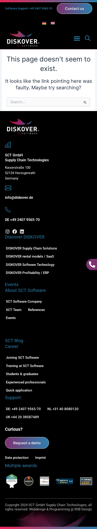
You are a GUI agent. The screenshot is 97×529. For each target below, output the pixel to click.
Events (11, 284)
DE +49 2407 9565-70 (22, 220)
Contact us (74, 8)
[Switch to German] (44, 23)
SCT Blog (14, 340)
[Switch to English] (52, 23)
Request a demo (27, 443)
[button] (77, 38)
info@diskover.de (19, 197)
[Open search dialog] (87, 39)
